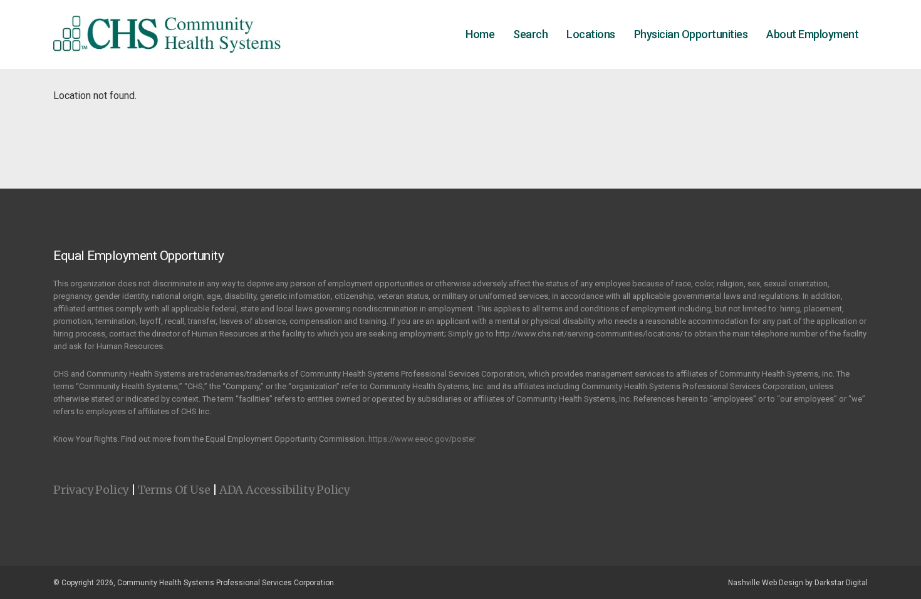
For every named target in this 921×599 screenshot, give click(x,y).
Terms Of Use (174, 489)
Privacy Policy (90, 489)
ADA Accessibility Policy (284, 489)
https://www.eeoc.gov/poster (422, 439)
